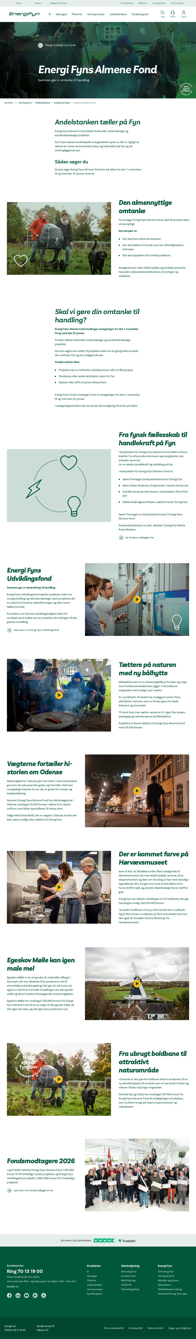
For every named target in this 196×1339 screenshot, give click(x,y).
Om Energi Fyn (177, 3)
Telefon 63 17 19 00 (15, 1330)
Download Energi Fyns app (172, 1293)
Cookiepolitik (135, 1328)
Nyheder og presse (168, 1280)
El (88, 1271)
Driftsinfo (142, 3)
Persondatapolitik (114, 1328)
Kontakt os (13, 1286)
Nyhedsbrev (164, 1284)
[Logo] (23, 14)
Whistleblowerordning (170, 1289)
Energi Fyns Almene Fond (85, 103)
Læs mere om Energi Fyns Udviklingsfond (36, 630)
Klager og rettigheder (179, 1328)
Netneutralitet (155, 1328)
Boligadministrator (59, 3)
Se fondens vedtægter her (139, 537)
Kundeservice (127, 3)
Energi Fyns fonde (62, 103)
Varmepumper (95, 1289)
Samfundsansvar (42, 103)
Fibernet (91, 1280)
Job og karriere (159, 3)
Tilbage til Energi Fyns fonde (60, 45)
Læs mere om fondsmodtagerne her (33, 1190)
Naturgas (92, 1276)
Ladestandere (94, 1284)
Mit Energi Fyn (129, 1271)
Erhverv (37, 3)
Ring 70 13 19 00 (25, 1271)
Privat (19, 3)
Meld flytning (128, 1280)
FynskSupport (94, 1293)
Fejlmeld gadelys (130, 1289)
